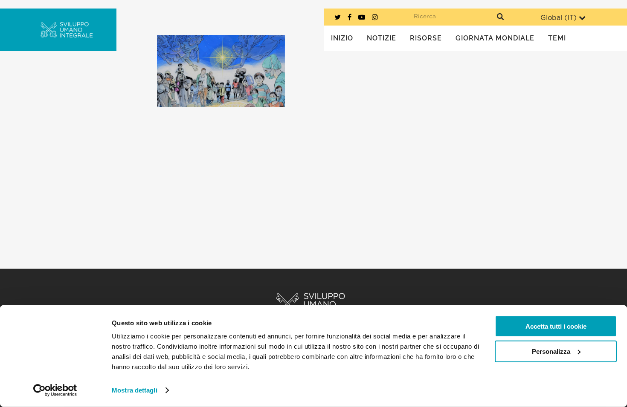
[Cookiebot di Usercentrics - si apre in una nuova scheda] (55, 390)
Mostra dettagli (134, 390)
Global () (558, 17)
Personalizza (551, 351)
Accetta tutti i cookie (555, 326)
